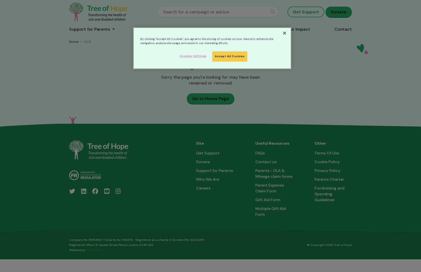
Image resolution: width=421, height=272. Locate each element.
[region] (212, 48)
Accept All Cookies (230, 56)
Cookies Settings (193, 56)
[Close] (284, 33)
